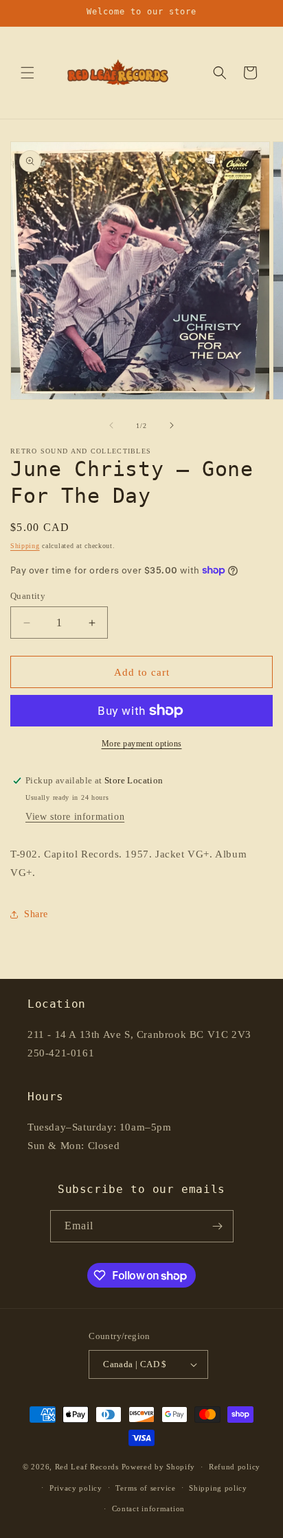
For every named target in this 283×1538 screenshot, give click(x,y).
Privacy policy (75, 1488)
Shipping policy (218, 1488)
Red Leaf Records (87, 1467)
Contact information (148, 1508)
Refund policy (234, 1467)
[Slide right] (172, 425)
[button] (27, 73)
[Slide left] (111, 425)
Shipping (25, 545)
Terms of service (145, 1488)
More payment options (142, 743)
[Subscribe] (218, 1226)
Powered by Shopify (159, 1467)
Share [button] (36, 914)
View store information (74, 817)
